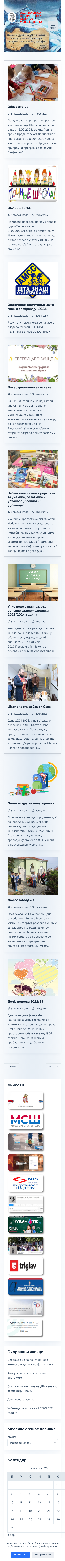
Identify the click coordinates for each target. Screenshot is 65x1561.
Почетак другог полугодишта (31, 803)
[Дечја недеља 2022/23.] (33, 977)
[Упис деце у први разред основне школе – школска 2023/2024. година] (33, 582)
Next (52, 1066)
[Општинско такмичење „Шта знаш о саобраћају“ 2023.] (33, 280)
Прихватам (20, 1554)
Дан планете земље (20, 1399)
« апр (11, 1535)
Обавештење (18, 106)
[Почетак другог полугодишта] (33, 779)
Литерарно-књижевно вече (29, 387)
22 (58, 1511)
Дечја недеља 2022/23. (26, 1001)
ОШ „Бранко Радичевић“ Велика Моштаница (31, 17)
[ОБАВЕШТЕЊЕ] (33, 183)
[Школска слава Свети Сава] (33, 682)
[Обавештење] (33, 82)
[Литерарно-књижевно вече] (33, 363)
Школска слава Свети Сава (29, 706)
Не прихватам (43, 1554)
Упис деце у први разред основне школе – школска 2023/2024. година (28, 610)
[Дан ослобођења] (33, 876)
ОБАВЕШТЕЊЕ (19, 208)
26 (30, 1519)
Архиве (12, 1437)
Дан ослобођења (21, 900)
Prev (13, 1066)
